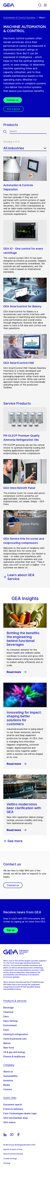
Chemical (8, 1012)
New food (8, 1047)
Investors (8, 1080)
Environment (10, 1025)
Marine (7, 1043)
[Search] (40, 5)
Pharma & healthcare (14, 1056)
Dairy (6, 1016)
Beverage (8, 1007)
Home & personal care (15, 1038)
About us (8, 1071)
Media (6, 1085)
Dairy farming (10, 1021)
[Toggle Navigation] (45, 5)
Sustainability (10, 1076)
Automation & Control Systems (19, 17)
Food (6, 1029)
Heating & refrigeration (15, 1034)
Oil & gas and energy (14, 1052)
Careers (7, 1089)
